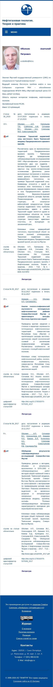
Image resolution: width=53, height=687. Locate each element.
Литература (26, 279)
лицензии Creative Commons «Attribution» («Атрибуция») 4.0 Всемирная (28, 607)
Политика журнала (26, 632)
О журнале (26, 629)
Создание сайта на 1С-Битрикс (26, 681)
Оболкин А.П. (26, 124)
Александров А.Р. (33, 436)
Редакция (26, 635)
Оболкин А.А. (31, 129)
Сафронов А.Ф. (31, 127)
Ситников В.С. (31, 302)
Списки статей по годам (26, 638)
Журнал (26, 623)
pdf (7, 136)
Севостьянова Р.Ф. (29, 132)
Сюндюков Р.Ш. (31, 446)
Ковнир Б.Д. (32, 439)
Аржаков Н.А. (29, 299)
